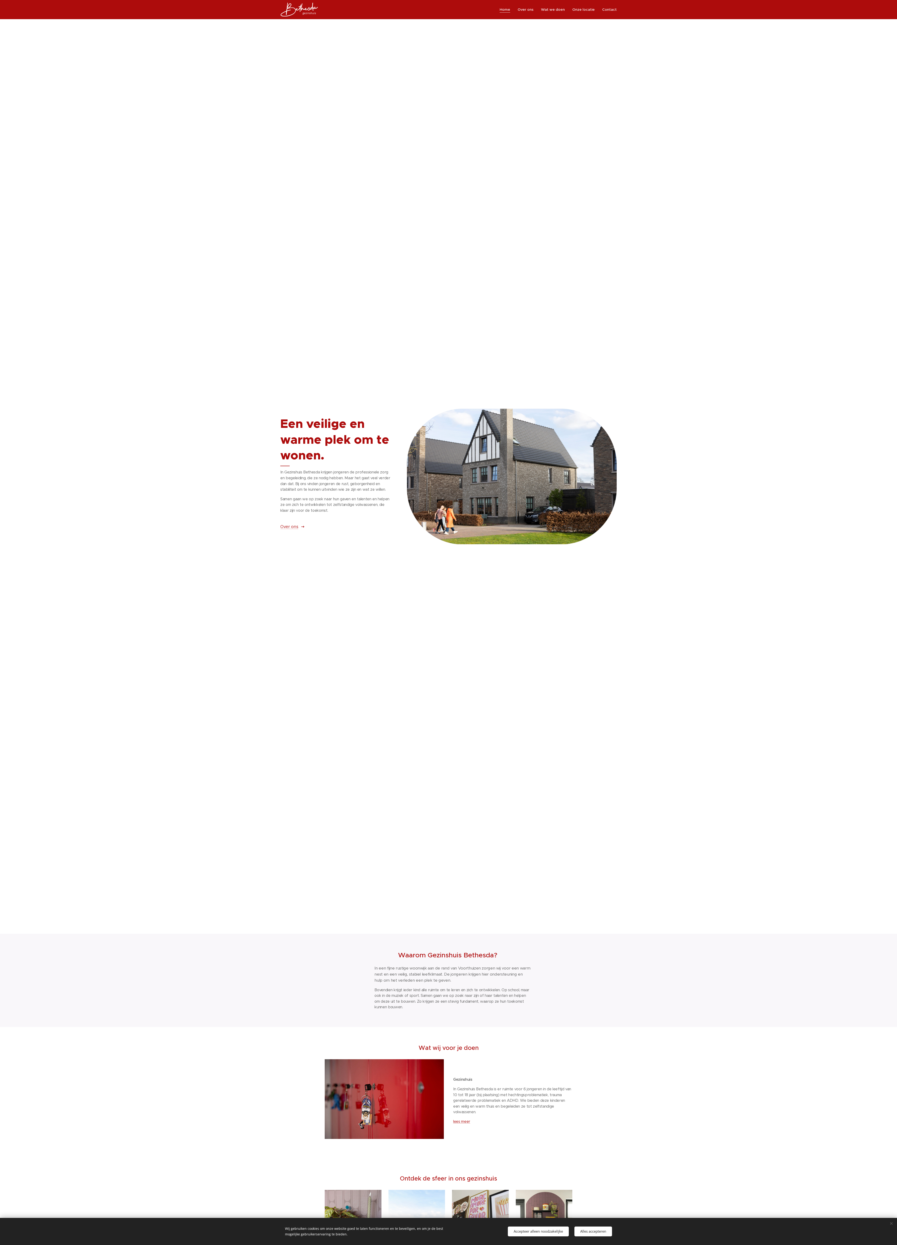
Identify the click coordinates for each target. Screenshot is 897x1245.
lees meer (461, 1121)
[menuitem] (506, 9)
